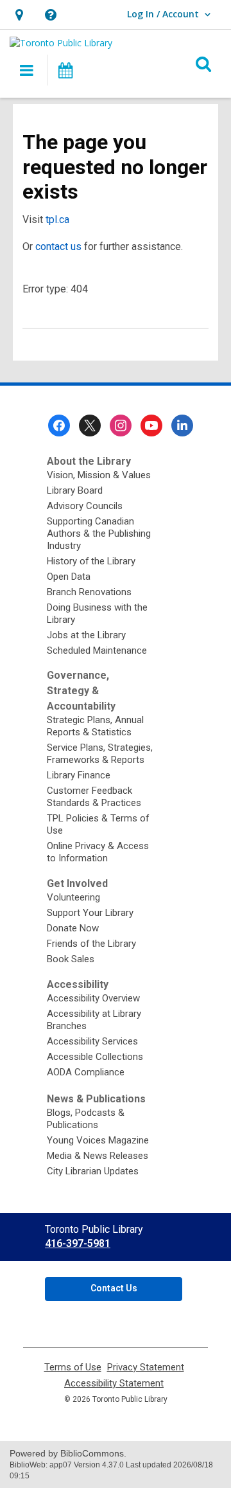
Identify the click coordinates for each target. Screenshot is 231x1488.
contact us (58, 246)
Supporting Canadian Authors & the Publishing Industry (99, 533)
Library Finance (78, 775)
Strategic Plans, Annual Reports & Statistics (95, 726)
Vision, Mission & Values (99, 475)
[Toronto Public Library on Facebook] (59, 425)
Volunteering (73, 897)
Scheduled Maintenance (97, 650)
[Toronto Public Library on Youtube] (151, 425)
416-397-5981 (77, 1243)
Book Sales (70, 959)
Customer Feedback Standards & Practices (94, 797)
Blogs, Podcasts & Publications (85, 1119)
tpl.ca (57, 219)
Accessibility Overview (93, 998)
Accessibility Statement (114, 1383)
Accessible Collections (95, 1056)
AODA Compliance (85, 1072)
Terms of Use (72, 1367)
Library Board (75, 490)
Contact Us (113, 1288)
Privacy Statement (145, 1367)
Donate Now (73, 928)
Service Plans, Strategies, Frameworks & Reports (100, 754)
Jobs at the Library (86, 635)
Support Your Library (90, 913)
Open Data (68, 576)
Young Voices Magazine (98, 1140)
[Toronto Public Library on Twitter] (90, 425)
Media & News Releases (97, 1155)
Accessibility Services (92, 1041)
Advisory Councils (85, 506)
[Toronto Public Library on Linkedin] (182, 425)
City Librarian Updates (93, 1171)
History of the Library (91, 561)
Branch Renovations (89, 592)
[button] (19, 14)
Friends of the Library (91, 943)
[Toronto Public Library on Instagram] (121, 425)
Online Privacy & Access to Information (98, 852)
